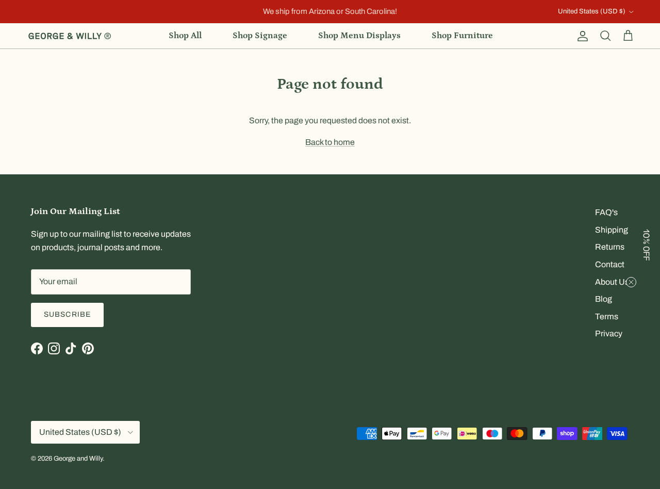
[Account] (580, 36)
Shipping (611, 229)
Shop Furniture (462, 35)
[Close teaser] (631, 282)
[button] (647, 244)
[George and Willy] (69, 36)
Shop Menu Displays (359, 35)
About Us (612, 282)
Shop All (185, 35)
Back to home (330, 142)
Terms (606, 316)
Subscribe (67, 314)
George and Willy (78, 458)
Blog (603, 299)
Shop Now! (401, 15)
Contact (609, 264)
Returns (609, 246)
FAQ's (606, 212)
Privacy (608, 333)
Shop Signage (260, 35)
